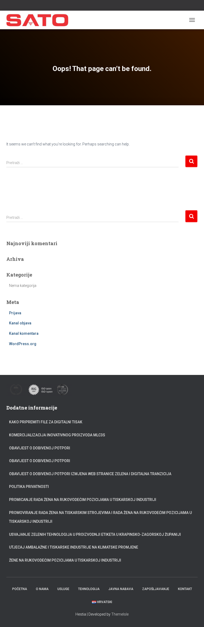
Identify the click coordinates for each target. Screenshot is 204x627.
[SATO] (39, 20)
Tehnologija (89, 589)
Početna (19, 589)
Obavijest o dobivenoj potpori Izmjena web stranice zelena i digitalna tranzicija (90, 474)
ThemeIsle (120, 614)
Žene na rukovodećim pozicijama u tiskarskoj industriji (65, 560)
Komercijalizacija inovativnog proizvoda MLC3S (57, 435)
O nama (42, 589)
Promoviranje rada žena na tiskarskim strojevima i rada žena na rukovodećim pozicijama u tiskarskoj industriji (100, 517)
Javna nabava (120, 589)
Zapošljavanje (155, 589)
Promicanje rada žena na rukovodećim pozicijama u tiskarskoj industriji (82, 500)
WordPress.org (22, 344)
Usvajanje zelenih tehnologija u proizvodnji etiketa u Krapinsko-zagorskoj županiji (95, 534)
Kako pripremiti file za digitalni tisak (45, 422)
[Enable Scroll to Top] (193, 616)
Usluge (63, 589)
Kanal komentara (24, 333)
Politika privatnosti (29, 486)
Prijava (15, 313)
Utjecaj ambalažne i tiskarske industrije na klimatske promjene (73, 547)
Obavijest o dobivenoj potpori (39, 448)
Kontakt (185, 589)
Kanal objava (20, 323)
